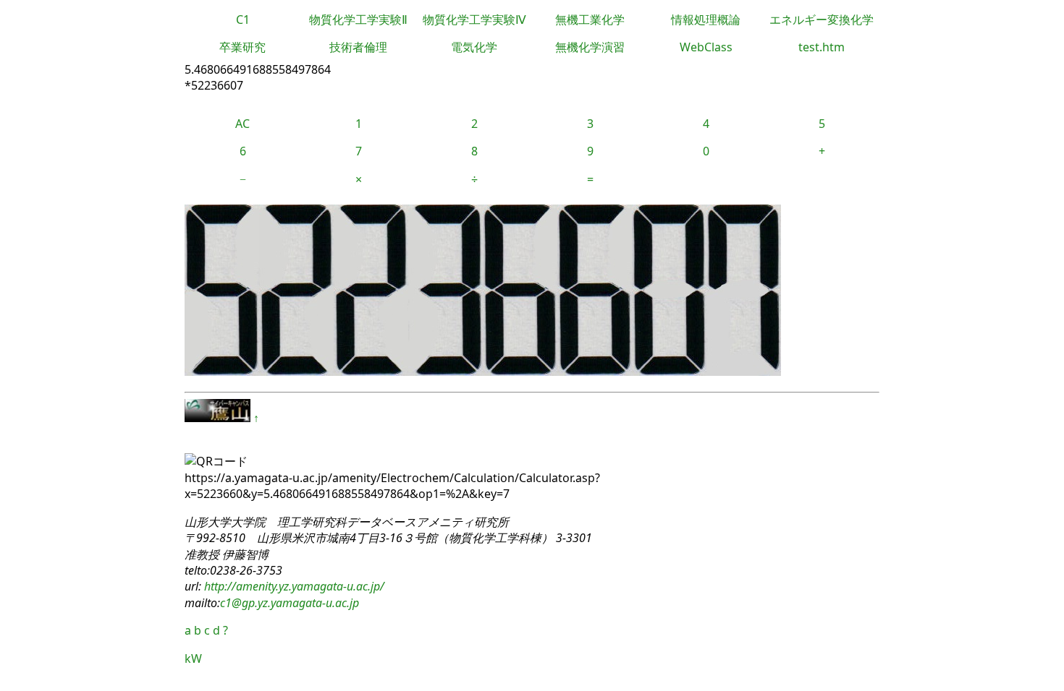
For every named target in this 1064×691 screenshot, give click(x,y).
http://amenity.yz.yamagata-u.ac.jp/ (292, 586)
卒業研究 (242, 47)
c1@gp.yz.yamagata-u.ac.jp (289, 603)
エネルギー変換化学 (821, 19)
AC (242, 124)
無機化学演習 (590, 47)
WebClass (706, 47)
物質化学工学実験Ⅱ (358, 19)
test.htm (821, 47)
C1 (243, 19)
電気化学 (474, 47)
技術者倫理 (358, 47)
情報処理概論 (705, 19)
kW (193, 658)
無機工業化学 (590, 19)
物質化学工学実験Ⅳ (474, 19)
